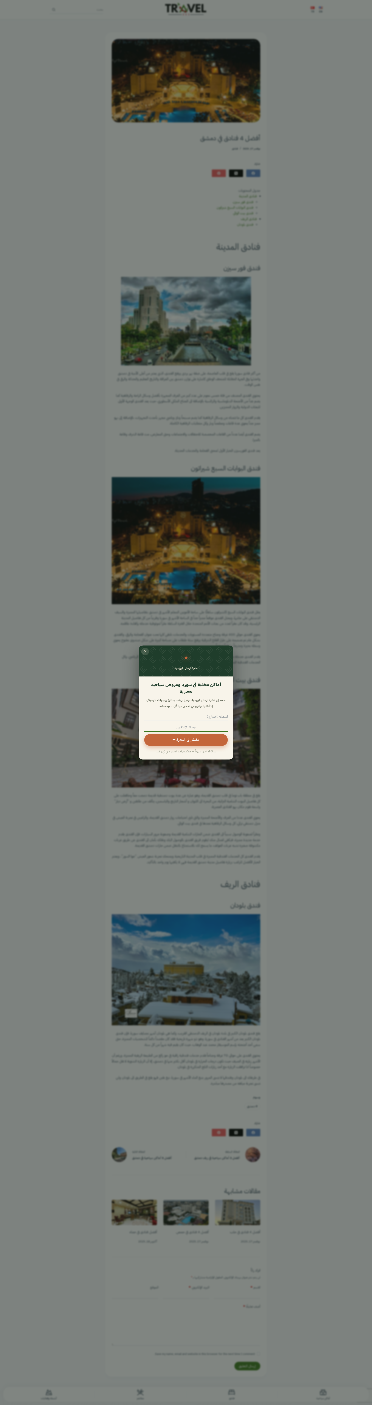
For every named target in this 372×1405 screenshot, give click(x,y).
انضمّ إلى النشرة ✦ (186, 740)
